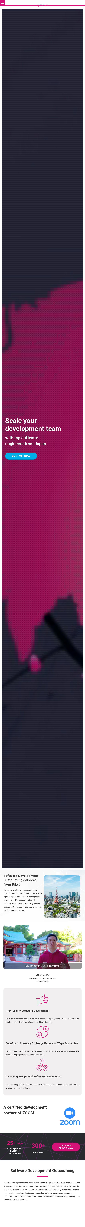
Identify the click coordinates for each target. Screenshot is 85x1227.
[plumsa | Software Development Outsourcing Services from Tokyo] (42, 2)
